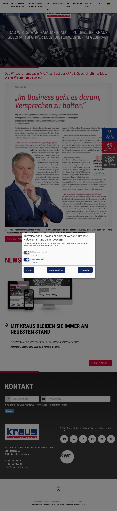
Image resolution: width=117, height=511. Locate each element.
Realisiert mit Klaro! (88, 275)
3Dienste (33, 255)
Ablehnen (29, 270)
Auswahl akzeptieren (56, 270)
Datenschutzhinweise (47, 246)
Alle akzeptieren (85, 270)
